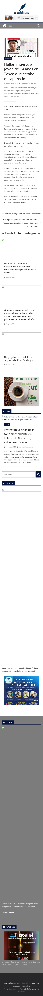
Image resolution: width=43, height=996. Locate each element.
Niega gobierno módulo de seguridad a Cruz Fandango (18, 358)
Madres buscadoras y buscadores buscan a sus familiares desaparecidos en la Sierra (20, 268)
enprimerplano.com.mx (28, 84)
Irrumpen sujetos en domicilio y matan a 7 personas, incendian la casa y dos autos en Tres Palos (20, 223)
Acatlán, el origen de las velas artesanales (23, 213)
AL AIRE (7, 425)
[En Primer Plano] (4, 26)
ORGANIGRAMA (8, 912)
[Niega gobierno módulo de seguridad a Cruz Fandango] (21, 334)
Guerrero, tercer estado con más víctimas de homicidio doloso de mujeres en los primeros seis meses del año (19, 315)
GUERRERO (8, 59)
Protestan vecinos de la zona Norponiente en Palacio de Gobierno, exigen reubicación (19, 436)
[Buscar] (38, 474)
